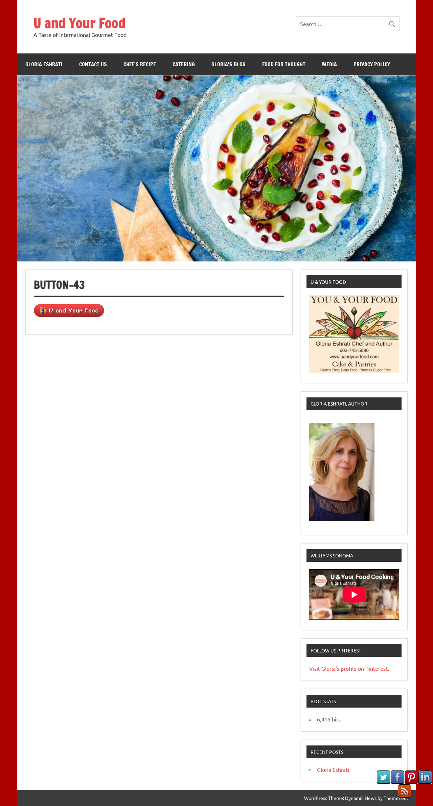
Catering (184, 64)
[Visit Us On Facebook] (397, 781)
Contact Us (93, 64)
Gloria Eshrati (44, 64)
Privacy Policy (372, 64)
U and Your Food (79, 22)
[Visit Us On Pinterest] (411, 781)
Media (329, 64)
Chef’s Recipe (139, 64)
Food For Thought (283, 64)
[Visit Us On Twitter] (383, 781)
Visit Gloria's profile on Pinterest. (349, 668)
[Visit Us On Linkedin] (425, 781)
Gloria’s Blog (228, 64)
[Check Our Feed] (404, 795)
